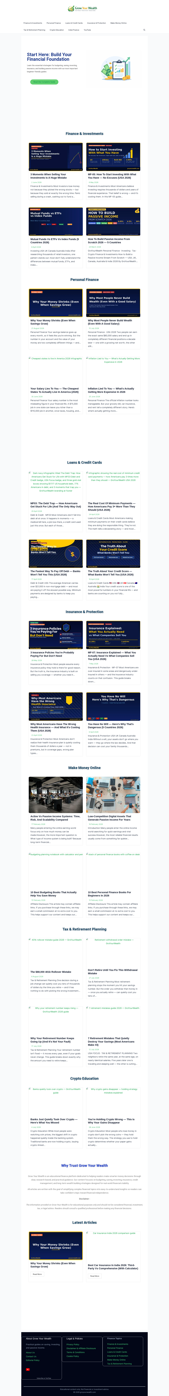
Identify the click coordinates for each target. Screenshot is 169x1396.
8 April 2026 (36, 247)
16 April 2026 (94, 579)
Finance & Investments (33, 23)
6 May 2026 (93, 182)
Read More (37, 1274)
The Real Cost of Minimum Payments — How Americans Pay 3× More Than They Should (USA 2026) (111, 506)
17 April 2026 (36, 579)
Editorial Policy (32, 1360)
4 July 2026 (36, 1127)
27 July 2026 (94, 978)
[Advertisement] (84, 112)
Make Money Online (118, 23)
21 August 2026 (37, 328)
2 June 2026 (36, 182)
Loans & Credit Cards (74, 23)
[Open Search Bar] (144, 30)
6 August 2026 (37, 976)
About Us (30, 1352)
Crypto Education (57, 30)
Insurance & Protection (96, 23)
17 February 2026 (38, 824)
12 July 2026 (94, 1049)
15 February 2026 (38, 900)
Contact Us (31, 1356)
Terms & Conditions (76, 1352)
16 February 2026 (96, 824)
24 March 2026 (95, 247)
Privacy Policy (73, 1344)
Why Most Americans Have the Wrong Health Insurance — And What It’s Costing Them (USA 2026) (55, 727)
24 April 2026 (94, 514)
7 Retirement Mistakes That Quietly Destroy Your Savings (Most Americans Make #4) (111, 1041)
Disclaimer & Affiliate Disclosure (81, 1348)
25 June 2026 (94, 396)
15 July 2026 (94, 328)
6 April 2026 (93, 732)
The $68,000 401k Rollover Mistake (50, 971)
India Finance (73, 30)
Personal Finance (54, 23)
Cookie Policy (73, 1356)
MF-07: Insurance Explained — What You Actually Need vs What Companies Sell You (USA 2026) (112, 656)
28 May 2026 (36, 660)
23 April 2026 (36, 735)
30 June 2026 (37, 396)
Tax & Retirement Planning (34, 30)
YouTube (87, 30)
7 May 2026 (93, 664)
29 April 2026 (36, 511)
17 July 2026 (36, 1046)
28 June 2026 (94, 1127)
